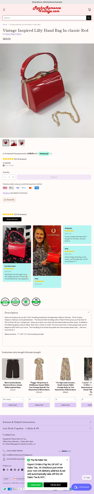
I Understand (35, 485)
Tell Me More (55, 485)
